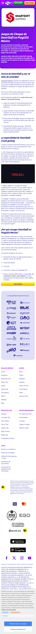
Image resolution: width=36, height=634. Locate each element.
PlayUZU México (18, 51)
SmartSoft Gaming (7, 81)
